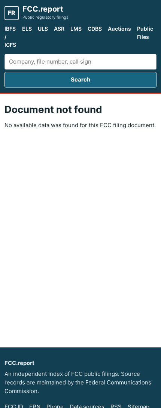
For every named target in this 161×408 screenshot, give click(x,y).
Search (80, 79)
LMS (76, 28)
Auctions (119, 28)
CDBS (95, 28)
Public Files (145, 32)
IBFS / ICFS (10, 36)
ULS (43, 28)
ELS (27, 28)
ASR (59, 28)
